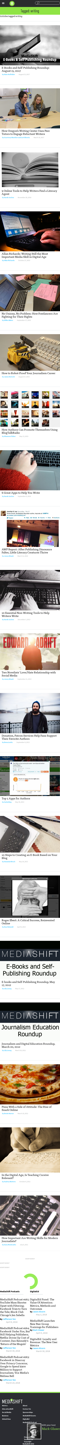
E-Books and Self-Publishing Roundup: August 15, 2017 (25, 69)
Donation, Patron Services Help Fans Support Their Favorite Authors (29, 737)
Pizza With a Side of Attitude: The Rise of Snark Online (26, 1108)
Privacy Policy (29, 1437)
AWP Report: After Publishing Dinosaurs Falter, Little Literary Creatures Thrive (27, 551)
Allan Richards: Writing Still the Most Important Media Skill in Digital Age (25, 255)
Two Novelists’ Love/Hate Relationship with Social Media (29, 674)
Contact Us (27, 1409)
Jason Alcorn (39, 1311)
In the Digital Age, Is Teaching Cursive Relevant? (25, 1176)
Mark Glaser (38, 1330)
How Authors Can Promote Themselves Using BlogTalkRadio (30, 431)
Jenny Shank (9, 556)
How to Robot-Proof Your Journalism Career (28, 373)
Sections (3, 3)
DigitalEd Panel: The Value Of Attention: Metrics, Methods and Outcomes (43, 1304)
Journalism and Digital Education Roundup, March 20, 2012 (28, 1045)
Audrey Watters (10, 1182)
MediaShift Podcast (30, 1422)
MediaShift (12, 1400)
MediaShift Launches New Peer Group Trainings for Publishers (44, 1323)
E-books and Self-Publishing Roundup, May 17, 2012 (28, 983)
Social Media (6, 1412)
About (25, 1405)
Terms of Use (28, 1439)
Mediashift (12, 3)
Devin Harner (9, 1113)
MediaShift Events (29, 1416)
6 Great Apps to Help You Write (21, 492)
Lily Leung (7, 988)
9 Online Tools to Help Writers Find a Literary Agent (29, 192)
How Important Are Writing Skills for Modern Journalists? (30, 1239)
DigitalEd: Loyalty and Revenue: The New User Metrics (43, 1342)
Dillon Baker (8, 320)
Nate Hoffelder (9, 74)
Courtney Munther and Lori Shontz (17, 137)
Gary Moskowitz (10, 1245)
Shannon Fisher (10, 436)
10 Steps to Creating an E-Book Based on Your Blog (29, 856)
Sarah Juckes (9, 197)
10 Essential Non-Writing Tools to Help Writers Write (25, 614)
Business (5, 1416)
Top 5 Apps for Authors (16, 798)
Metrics (5, 1405)
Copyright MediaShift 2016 (28, 1443)
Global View (6, 1419)
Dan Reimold (8, 927)
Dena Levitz (8, 742)
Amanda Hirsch (9, 861)
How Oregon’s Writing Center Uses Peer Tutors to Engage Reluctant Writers (26, 132)
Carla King (7, 802)
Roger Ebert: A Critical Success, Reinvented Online (28, 921)
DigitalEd (26, 1419)
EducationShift (7, 1409)
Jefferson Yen (9, 1319)
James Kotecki (9, 377)
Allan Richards (9, 260)
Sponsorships (28, 1412)
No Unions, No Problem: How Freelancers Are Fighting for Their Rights (30, 315)
